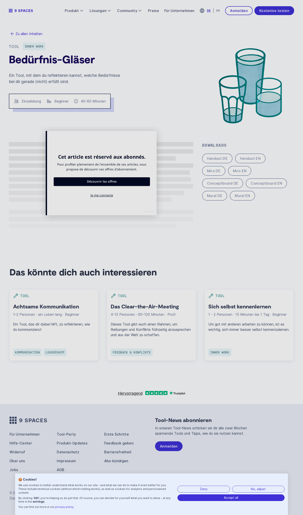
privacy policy (64, 507)
